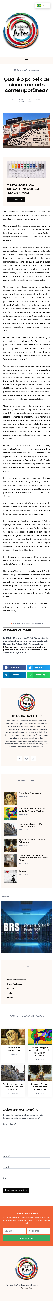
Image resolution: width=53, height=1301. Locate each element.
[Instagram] (26, 758)
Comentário (9, 1124)
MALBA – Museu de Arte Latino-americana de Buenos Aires (34, 857)
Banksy (22, 871)
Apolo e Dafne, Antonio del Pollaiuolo (40, 1087)
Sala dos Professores (28, 70)
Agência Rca (26, 1288)
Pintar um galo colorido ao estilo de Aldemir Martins (32, 809)
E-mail (7, 1167)
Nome (6, 1156)
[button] (26, 60)
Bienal (16, 624)
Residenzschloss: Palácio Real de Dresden (31, 825)
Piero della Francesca (30, 793)
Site (4, 1178)
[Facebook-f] (20, 758)
